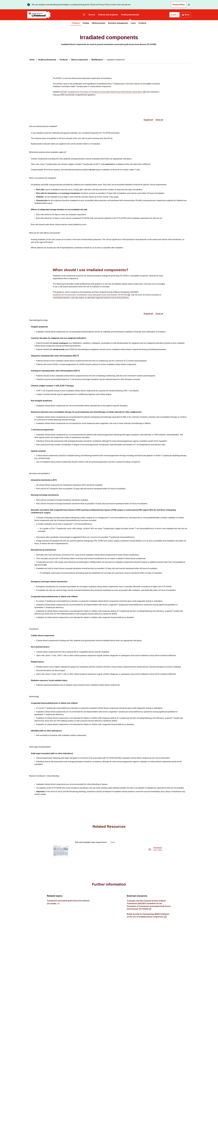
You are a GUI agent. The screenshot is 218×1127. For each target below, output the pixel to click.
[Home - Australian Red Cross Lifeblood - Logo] (39, 14)
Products (64, 60)
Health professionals (130, 15)
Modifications (97, 60)
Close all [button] (159, 120)
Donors (92, 15)
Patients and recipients (108, 15)
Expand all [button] (148, 120)
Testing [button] (86, 23)
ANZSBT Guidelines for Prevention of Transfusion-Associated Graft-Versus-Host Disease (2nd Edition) (101, 92)
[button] (174, 14)
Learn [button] (133, 23)
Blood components (79, 60)
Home (32, 60)
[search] (84, 15)
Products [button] (76, 23)
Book (187, 15)
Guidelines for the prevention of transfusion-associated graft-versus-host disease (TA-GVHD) (90, 295)
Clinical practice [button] (98, 23)
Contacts (142, 23)
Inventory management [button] (118, 23)
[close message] (189, 4)
